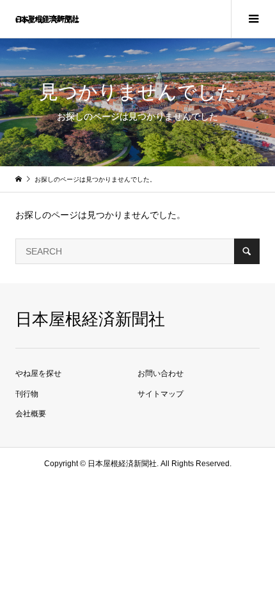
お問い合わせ (161, 373)
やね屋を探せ (38, 373)
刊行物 (26, 393)
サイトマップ (161, 393)
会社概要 (30, 413)
